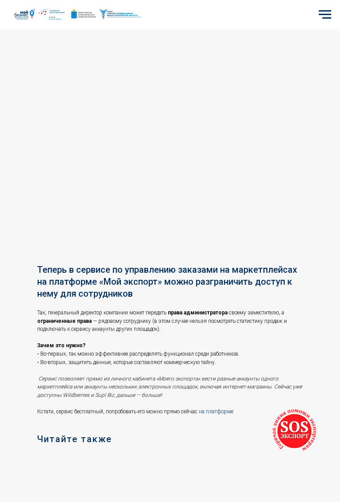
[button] (294, 431)
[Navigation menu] (325, 14)
